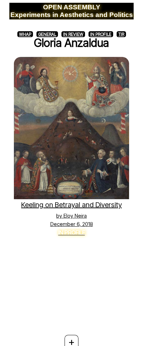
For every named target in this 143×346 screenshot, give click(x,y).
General (47, 34)
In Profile (100, 34)
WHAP (25, 34)
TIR (121, 34)
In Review (73, 34)
